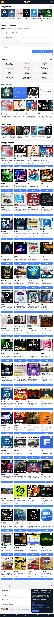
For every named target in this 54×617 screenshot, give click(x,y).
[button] (6, 615)
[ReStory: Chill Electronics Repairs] (44, 73)
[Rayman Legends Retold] (27, 68)
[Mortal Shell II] (44, 68)
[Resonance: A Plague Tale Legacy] (9, 68)
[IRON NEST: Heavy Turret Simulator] (44, 78)
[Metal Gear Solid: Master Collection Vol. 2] (27, 63)
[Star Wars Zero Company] (9, 63)
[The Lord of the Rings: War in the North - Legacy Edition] (27, 73)
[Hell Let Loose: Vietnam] (9, 78)
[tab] (3, 28)
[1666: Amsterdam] (44, 63)
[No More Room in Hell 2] (27, 78)
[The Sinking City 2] (9, 73)
